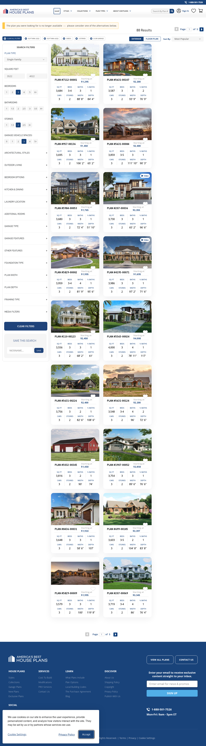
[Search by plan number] (172, 11)
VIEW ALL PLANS (160, 659)
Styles (11, 677)
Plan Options (72, 682)
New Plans (14, 691)
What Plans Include (75, 677)
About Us (109, 677)
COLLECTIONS (82, 11)
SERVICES (43, 671)
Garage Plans (15, 686)
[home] (19, 11)
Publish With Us (112, 696)
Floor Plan (152, 38)
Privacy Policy (67, 734)
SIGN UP (172, 693)
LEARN (69, 671)
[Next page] (202, 29)
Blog (68, 696)
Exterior (136, 38)
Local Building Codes (76, 686)
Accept (86, 734)
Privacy (132, 738)
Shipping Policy (112, 682)
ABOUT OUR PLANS (120, 11)
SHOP (57, 11)
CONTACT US (186, 659)
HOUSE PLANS (17, 671)
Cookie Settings (147, 738)
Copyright (109, 686)
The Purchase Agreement (78, 691)
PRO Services (45, 686)
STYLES (66, 11)
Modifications (45, 682)
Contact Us (44, 691)
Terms (122, 738)
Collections (14, 682)
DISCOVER (111, 671)
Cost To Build (45, 677)
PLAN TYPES (100, 11)
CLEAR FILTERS (25, 326)
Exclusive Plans (16, 696)
